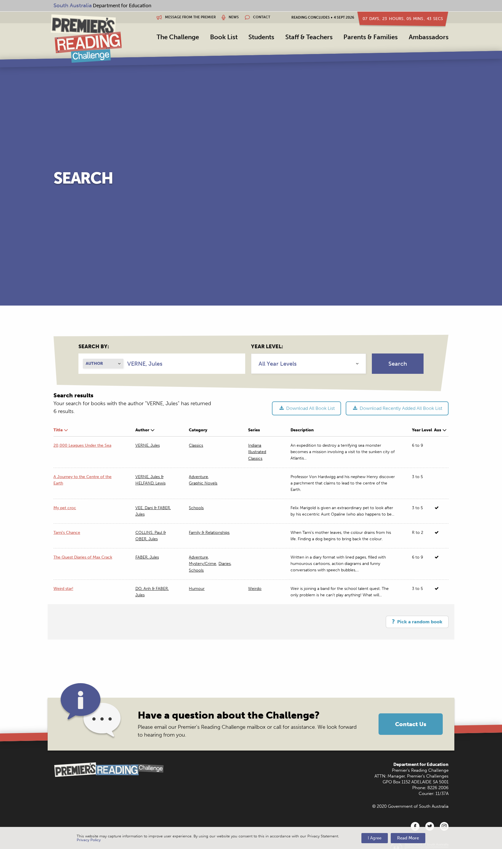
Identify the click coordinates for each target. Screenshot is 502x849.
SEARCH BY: (93, 346)
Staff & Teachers (309, 37)
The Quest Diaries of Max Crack (82, 557)
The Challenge (178, 37)
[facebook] (415, 826)
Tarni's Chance (66, 532)
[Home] (86, 38)
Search (397, 363)
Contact (261, 17)
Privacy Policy (89, 840)
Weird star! (63, 588)
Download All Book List (310, 408)
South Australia (72, 5)
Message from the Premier (190, 17)
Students (261, 37)
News (233, 17)
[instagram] (444, 826)
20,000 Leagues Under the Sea (82, 445)
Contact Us (410, 724)
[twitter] (429, 826)
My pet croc (64, 507)
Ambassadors (429, 37)
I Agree (374, 838)
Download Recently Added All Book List (400, 408)
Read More (408, 838)
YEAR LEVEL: (267, 346)
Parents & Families (370, 37)
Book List (224, 37)
